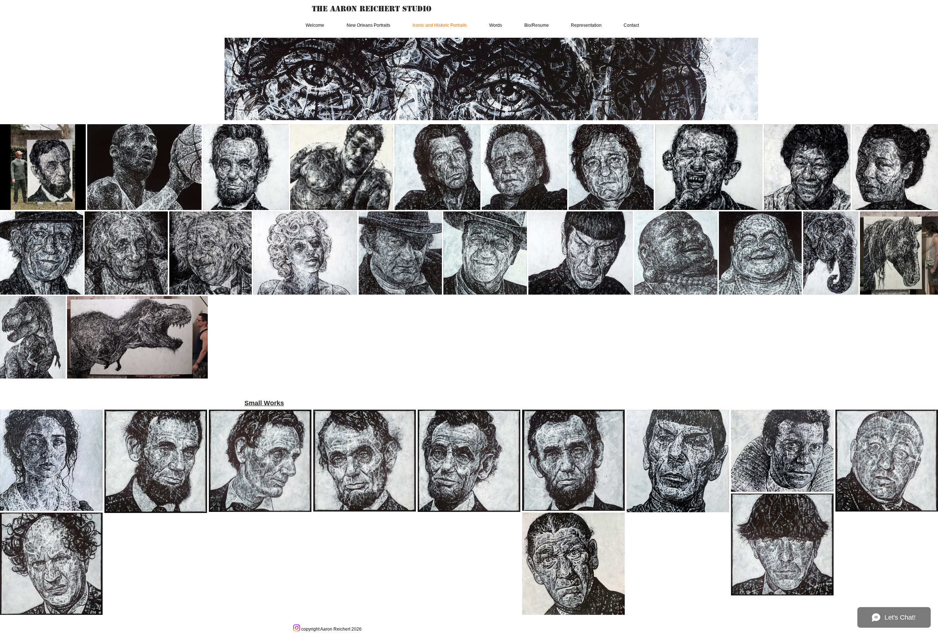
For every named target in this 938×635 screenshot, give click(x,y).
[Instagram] (296, 627)
